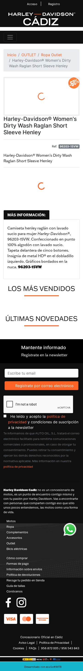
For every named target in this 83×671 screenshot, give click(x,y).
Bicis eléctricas (16, 549)
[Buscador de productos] (70, 37)
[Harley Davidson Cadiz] (41, 18)
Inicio (11, 54)
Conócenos (14, 591)
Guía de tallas (15, 586)
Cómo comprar (17, 558)
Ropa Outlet (51, 54)
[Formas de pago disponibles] (26, 618)
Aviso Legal (27, 642)
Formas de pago (17, 563)
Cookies (18, 648)
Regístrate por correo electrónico (44, 385)
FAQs (32, 648)
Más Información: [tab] (26, 214)
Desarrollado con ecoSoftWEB (43, 666)
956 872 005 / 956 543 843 (60, 648)
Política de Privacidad (54, 642)
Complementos (17, 532)
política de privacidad (18, 466)
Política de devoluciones (23, 574)
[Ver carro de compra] (77, 37)
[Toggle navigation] (10, 37)
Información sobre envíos (24, 569)
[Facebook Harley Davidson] (8, 602)
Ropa (10, 526)
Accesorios (14, 538)
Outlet (10, 543)
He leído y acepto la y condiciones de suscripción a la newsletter (44, 422)
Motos (11, 521)
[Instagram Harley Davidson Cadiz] (21, 602)
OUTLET (28, 54)
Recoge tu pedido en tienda (25, 580)
